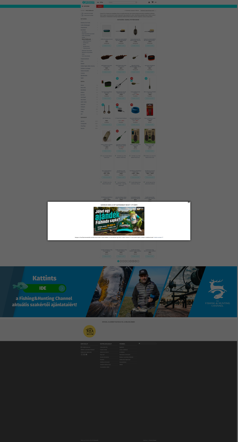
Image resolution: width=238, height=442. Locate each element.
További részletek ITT (158, 237)
